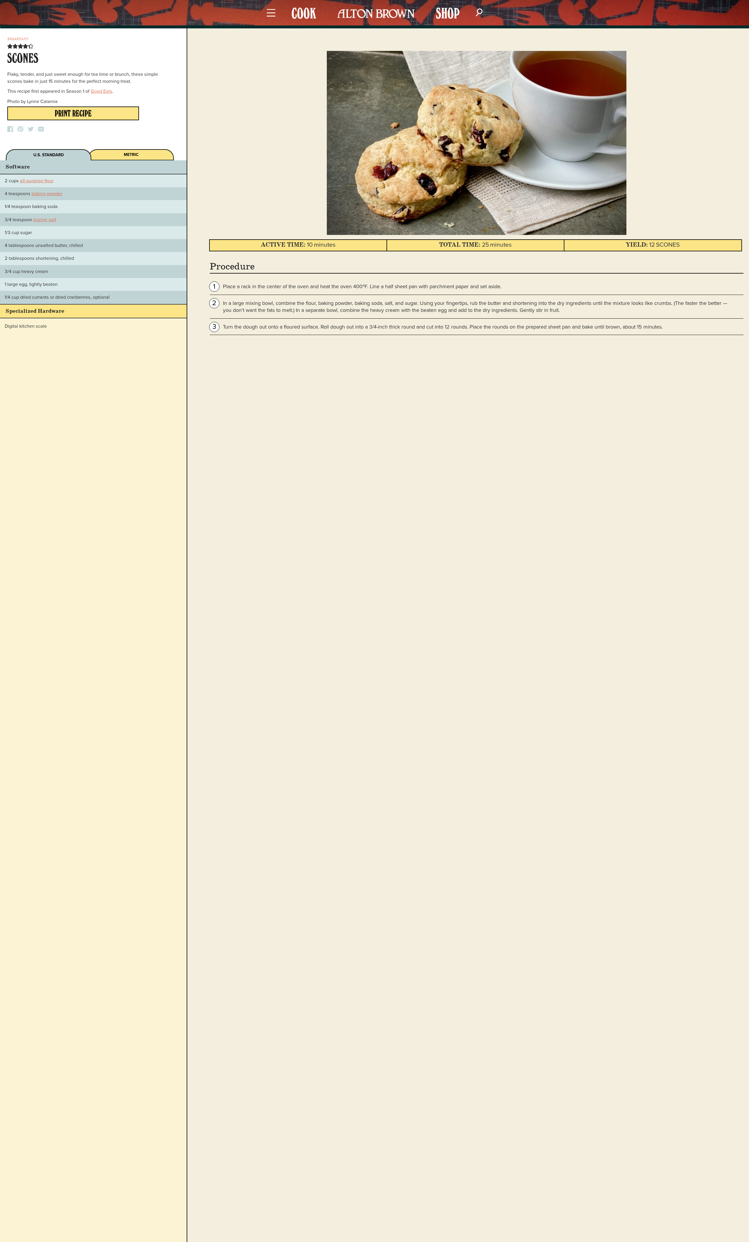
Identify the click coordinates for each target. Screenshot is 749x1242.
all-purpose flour (37, 181)
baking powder (47, 194)
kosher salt (44, 220)
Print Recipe (73, 114)
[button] (10, 46)
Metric (131, 154)
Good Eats (101, 91)
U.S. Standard (48, 154)
